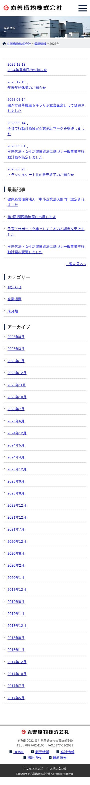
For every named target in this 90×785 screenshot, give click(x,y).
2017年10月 (17, 674)
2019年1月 (16, 614)
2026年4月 (16, 337)
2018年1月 (16, 650)
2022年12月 (17, 505)
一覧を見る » (76, 264)
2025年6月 (16, 421)
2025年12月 (17, 373)
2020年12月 (17, 541)
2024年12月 (17, 433)
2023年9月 (16, 481)
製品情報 (42, 752)
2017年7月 (16, 686)
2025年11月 (17, 385)
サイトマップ (34, 768)
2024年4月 (16, 457)
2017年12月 (17, 662)
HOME (19, 752)
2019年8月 (16, 602)
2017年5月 (16, 698)
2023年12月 (17, 469)
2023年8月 (16, 493)
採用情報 (35, 757)
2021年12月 (17, 517)
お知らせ (15, 287)
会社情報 (67, 752)
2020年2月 (16, 565)
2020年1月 (16, 578)
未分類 (13, 311)
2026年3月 (16, 349)
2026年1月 (16, 361)
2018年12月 (17, 626)
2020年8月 (16, 553)
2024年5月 (16, 445)
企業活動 (15, 299)
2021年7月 (16, 529)
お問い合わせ (58, 768)
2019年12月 (17, 589)
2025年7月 (16, 409)
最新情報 (60, 757)
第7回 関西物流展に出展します (32, 217)
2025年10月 (17, 397)
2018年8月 (16, 638)
